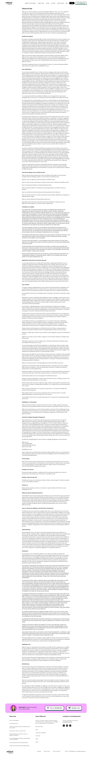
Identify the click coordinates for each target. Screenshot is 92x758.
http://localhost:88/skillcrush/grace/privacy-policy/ (34, 466)
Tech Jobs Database (14, 720)
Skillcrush (8, 3)
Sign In (37, 742)
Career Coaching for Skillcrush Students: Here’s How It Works (19, 727)
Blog (37, 729)
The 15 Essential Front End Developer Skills (18, 742)
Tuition (37, 739)
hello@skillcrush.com (27, 489)
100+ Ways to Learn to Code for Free (17, 731)
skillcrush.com (61, 13)
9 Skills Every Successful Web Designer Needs (19, 745)
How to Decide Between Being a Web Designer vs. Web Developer (19, 739)
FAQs (70, 720)
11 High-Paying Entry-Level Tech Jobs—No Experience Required (18, 734)
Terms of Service (56, 751)
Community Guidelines (41, 732)
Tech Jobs (38, 735)
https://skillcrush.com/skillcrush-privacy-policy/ (50, 25)
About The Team (39, 726)
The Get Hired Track (13, 723)
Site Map (39, 751)
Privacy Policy (47, 751)
